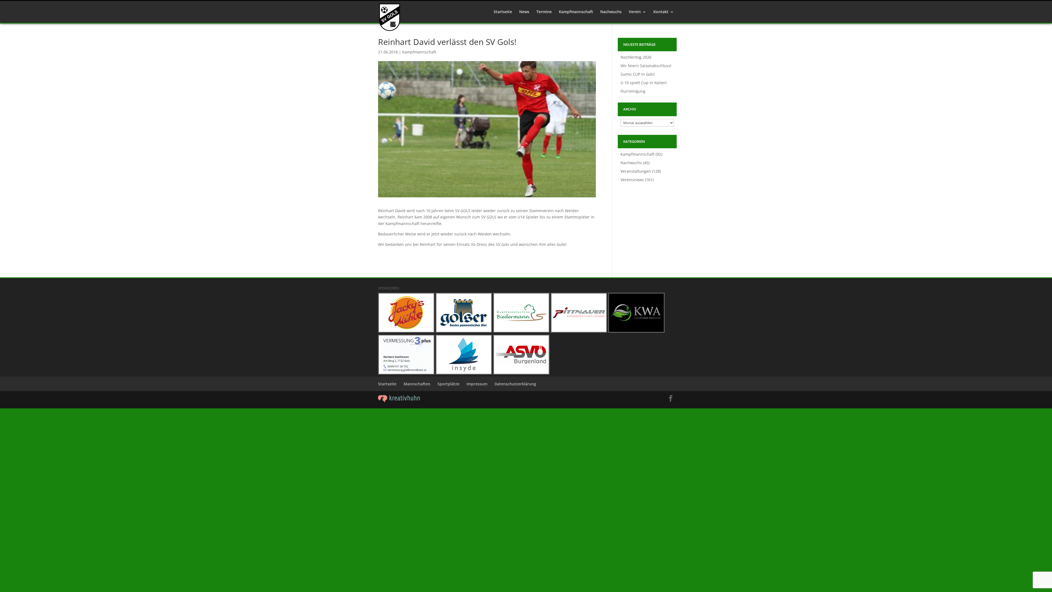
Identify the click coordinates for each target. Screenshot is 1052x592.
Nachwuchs (611, 12)
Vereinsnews (632, 179)
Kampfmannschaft (576, 12)
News (524, 12)
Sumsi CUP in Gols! (638, 74)
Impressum (477, 383)
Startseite (503, 12)
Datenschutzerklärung (515, 383)
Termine (544, 12)
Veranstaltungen (636, 171)
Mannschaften (417, 383)
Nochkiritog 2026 (636, 57)
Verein (635, 12)
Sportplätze (448, 383)
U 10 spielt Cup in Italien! (644, 82)
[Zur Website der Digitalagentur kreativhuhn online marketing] (399, 400)
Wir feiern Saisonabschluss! (646, 65)
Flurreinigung (633, 91)
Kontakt (660, 12)
